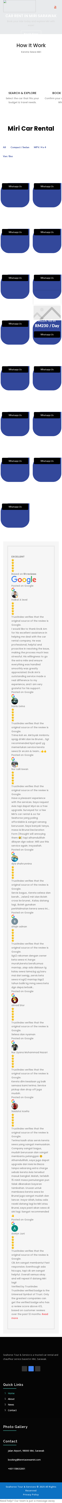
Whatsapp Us (15, 186)
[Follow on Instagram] (37, 1368)
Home (11, 1393)
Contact (12, 1410)
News (11, 1404)
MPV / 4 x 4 (40, 147)
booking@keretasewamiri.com (24, 1459)
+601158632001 (16, 1468)
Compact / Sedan (20, 147)
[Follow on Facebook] (24, 1368)
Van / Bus (8, 156)
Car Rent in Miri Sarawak (31, 15)
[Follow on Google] (31, 1368)
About (11, 1399)
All (4, 147)
